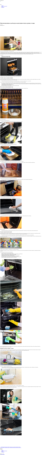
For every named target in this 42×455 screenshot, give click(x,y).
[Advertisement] (21, 15)
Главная (2, 5)
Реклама (2, 451)
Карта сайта (3, 7)
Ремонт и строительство (4, 6)
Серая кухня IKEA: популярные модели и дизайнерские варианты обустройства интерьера (10, 447)
